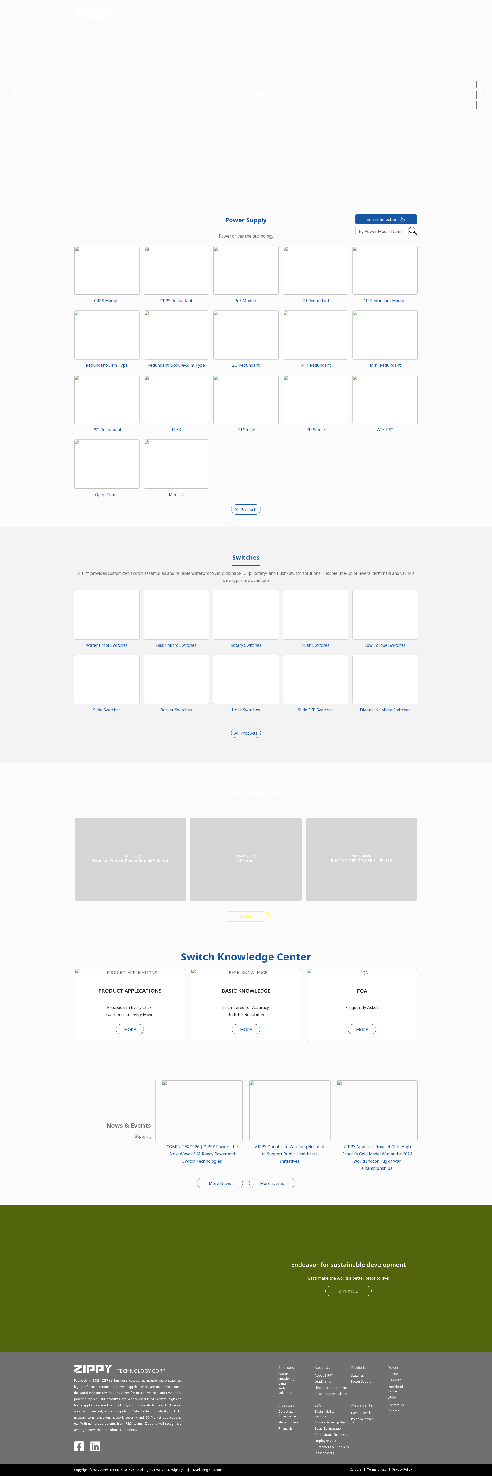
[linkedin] (400, 8)
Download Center (395, 1389)
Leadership (323, 1381)
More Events (272, 1183)
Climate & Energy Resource (334, 1422)
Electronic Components (332, 1388)
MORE (130, 1029)
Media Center (323, 20)
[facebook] (387, 8)
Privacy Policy (402, 1469)
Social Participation (329, 1428)
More (246, 917)
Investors (356, 20)
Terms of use (377, 1469)
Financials (285, 1428)
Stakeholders (324, 1453)
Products (260, 20)
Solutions (232, 20)
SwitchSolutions (285, 1390)
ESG (380, 20)
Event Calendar (362, 1413)
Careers (356, 1469)
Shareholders (288, 1422)
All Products (246, 509)
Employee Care (326, 1441)
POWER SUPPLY (246, 129)
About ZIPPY (324, 1375)
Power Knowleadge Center (287, 1379)
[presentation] (8, 95)
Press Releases (362, 1419)
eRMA (392, 1397)
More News (220, 1183)
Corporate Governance (287, 1413)
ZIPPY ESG (348, 1291)
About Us (289, 20)
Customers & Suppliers (332, 1447)
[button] (477, 84)
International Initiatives (331, 1434)
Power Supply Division (331, 1394)
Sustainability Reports (324, 1413)
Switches (357, 1375)
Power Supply (361, 1381)
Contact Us (405, 20)
